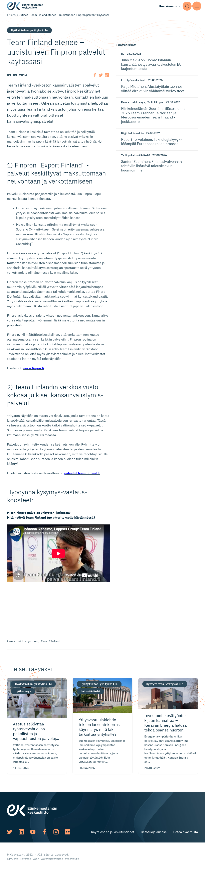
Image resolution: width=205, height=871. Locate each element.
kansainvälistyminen (22, 641)
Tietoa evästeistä (185, 832)
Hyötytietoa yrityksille (29, 30)
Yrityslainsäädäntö (135, 155)
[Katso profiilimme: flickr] (67, 831)
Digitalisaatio (132, 133)
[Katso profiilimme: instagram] (56, 831)
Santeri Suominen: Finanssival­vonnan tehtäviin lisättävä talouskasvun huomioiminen (151, 165)
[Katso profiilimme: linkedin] (21, 831)
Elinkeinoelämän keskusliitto (25, 6)
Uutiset (23, 15)
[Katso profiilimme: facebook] (44, 831)
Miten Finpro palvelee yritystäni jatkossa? (38, 513)
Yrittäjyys (155, 102)
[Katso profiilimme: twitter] (9, 831)
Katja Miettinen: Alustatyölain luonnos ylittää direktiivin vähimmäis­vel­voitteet (152, 88)
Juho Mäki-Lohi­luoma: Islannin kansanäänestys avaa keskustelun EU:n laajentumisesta (153, 64)
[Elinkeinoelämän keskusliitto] (32, 810)
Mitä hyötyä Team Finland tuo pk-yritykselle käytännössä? (51, 517)
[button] (187, 6)
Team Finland (50, 641)
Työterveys (23, 691)
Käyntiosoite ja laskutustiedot (112, 832)
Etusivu (11, 15)
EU (122, 53)
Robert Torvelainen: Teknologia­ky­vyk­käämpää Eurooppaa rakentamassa (151, 141)
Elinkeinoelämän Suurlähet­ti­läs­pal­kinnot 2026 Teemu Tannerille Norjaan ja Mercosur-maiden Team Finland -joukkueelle (154, 115)
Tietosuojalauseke (153, 832)
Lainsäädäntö (90, 691)
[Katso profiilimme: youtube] (32, 831)
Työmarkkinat (136, 80)
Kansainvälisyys (133, 102)
